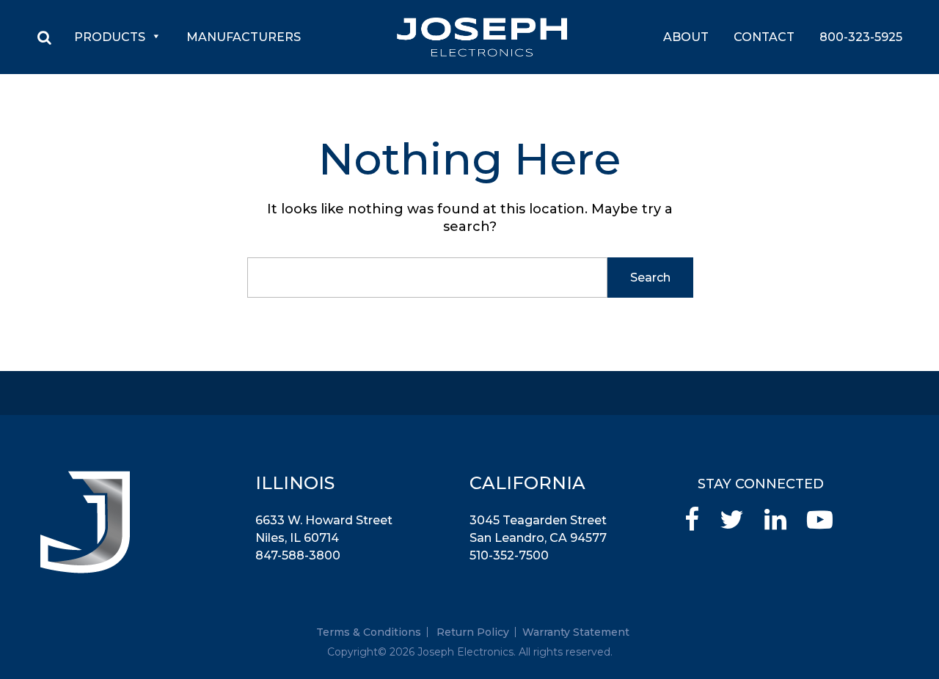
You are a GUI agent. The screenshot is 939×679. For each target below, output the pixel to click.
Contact (764, 37)
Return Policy (472, 632)
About (686, 37)
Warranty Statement (575, 632)
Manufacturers (243, 37)
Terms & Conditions (368, 632)
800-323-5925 (860, 37)
